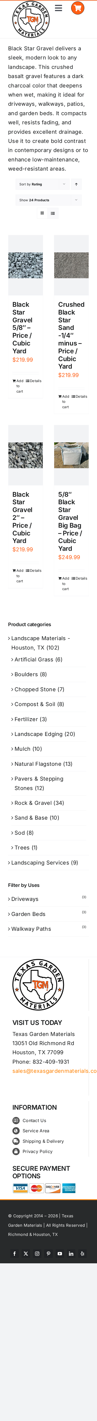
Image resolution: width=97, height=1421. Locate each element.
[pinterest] (48, 1253)
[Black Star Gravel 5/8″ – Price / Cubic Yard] (25, 265)
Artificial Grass (34, 659)
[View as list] (53, 213)
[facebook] (14, 1253)
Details (34, 381)
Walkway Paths (31, 929)
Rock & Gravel (33, 803)
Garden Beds (28, 914)
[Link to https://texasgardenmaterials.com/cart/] (77, 8)
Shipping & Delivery (43, 1141)
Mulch (23, 749)
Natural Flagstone (38, 764)
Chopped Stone (35, 689)
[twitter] (26, 1253)
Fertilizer (26, 719)
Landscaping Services (40, 862)
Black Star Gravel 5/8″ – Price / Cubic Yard (22, 328)
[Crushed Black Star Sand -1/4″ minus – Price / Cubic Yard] (71, 265)
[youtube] (60, 1253)
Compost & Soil (35, 704)
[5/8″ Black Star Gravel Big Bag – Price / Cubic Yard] (71, 455)
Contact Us (34, 1120)
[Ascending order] (76, 184)
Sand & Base (31, 817)
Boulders (26, 674)
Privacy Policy (38, 1151)
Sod (20, 833)
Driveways (25, 899)
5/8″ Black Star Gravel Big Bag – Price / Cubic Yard (70, 522)
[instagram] (37, 1253)
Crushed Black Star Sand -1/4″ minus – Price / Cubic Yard (71, 335)
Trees (22, 847)
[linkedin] (71, 1253)
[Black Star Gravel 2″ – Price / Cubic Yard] (25, 455)
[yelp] (82, 1253)
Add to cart (19, 386)
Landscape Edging (39, 734)
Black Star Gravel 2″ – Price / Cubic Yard (22, 518)
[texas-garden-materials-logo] (31, 3)
